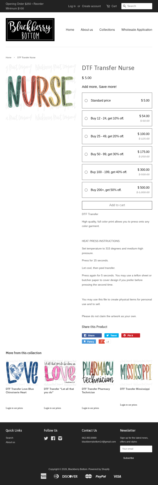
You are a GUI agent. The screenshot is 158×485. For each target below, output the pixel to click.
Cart (114, 6)
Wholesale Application (136, 29)
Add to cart (117, 205)
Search (9, 438)
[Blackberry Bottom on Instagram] (60, 439)
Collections (107, 29)
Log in (72, 6)
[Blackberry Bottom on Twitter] (46, 439)
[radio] (117, 100)
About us (87, 29)
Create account (91, 6)
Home (70, 29)
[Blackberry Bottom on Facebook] (53, 439)
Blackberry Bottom (77, 469)
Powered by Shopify (98, 469)
